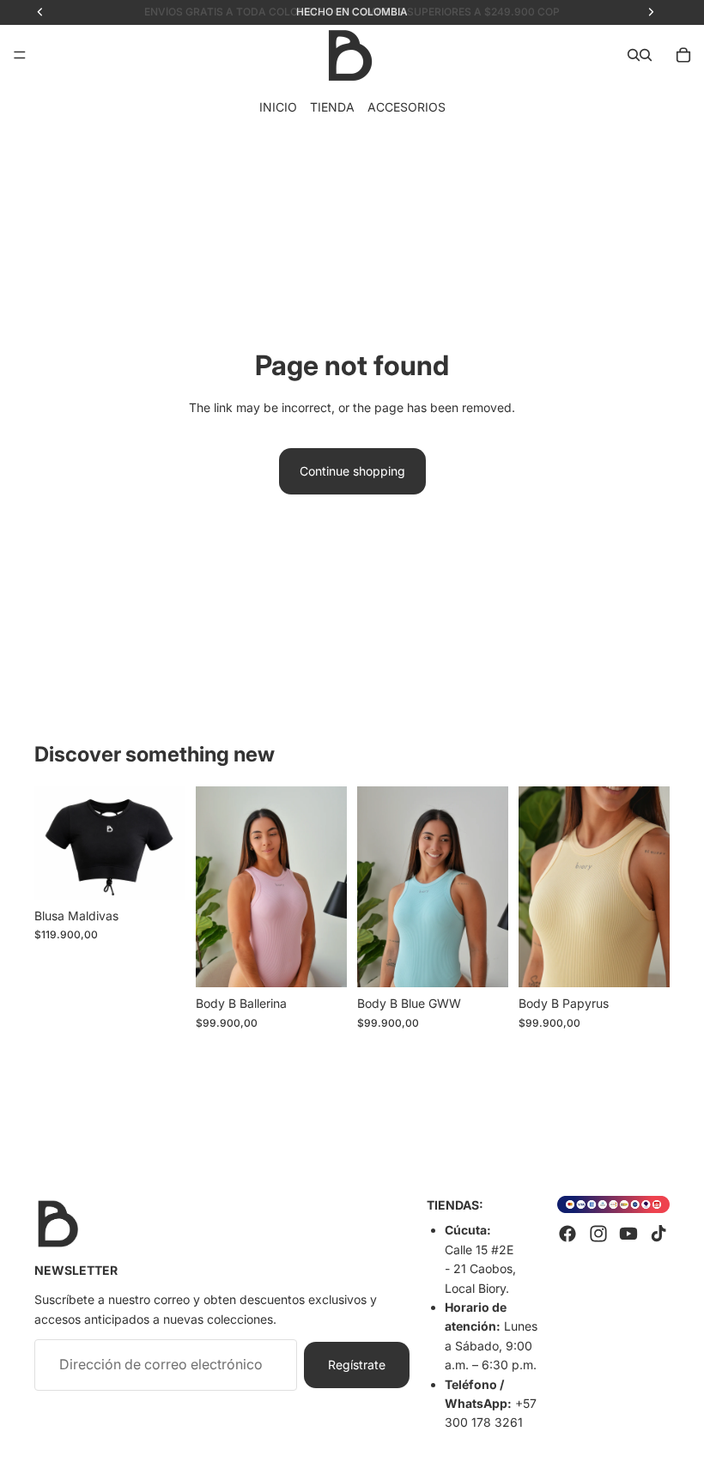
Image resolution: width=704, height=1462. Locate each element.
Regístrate (356, 1364)
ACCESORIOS (406, 107)
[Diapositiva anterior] (53, 843)
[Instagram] (598, 1234)
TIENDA (332, 107)
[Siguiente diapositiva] (166, 843)
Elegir (173, 872)
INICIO (278, 107)
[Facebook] (567, 1234)
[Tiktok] (658, 1234)
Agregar (335, 960)
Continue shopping (352, 471)
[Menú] (19, 55)
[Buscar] (633, 55)
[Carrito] (683, 55)
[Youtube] (628, 1234)
